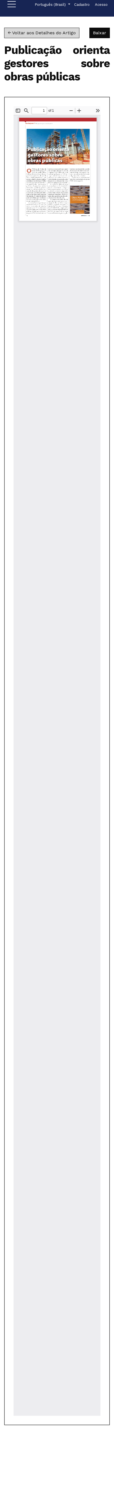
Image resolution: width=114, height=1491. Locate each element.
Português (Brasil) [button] (51, 4)
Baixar (101, 32)
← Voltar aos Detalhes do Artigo (42, 32)
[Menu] (11, 5)
